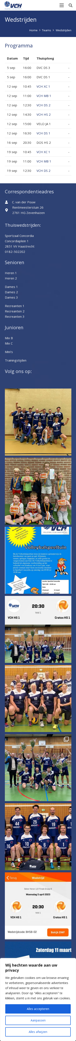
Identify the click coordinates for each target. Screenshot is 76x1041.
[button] (70, 5)
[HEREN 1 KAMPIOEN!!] (38, 767)
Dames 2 (11, 292)
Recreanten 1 (14, 306)
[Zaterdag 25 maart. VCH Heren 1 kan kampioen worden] (38, 836)
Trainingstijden (15, 360)
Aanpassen (38, 1020)
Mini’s (9, 352)
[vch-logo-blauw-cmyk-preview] (13, 5)
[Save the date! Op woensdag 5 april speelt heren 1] (38, 905)
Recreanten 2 (14, 311)
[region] (38, 999)
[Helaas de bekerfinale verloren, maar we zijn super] (38, 422)
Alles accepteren (38, 1009)
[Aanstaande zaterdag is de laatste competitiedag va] (38, 560)
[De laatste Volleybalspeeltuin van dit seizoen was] (38, 491)
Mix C (9, 343)
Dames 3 (11, 297)
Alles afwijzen (38, 1032)
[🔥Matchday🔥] (38, 629)
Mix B (9, 338)
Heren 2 (11, 278)
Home (33, 30)
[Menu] (61, 5)
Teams (46, 30)
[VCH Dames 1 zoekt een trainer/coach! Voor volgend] (38, 698)
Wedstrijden (63, 30)
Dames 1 (11, 287)
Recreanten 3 (14, 316)
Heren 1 (11, 273)
